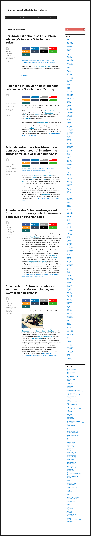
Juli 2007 (68, 320)
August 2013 (69, 217)
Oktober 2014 (69, 198)
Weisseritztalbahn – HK (72, 514)
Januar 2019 (69, 126)
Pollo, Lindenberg (70, 466)
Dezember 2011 (70, 246)
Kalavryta (48, 124)
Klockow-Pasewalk (71, 425)
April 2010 (69, 274)
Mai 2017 (68, 154)
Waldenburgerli (70, 511)
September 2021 (70, 81)
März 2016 (69, 174)
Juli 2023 (68, 50)
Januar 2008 (69, 312)
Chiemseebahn (70, 389)
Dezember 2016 (70, 161)
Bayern (68, 373)
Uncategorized (70, 505)
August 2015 (69, 184)
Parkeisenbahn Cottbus (71, 453)
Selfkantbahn (69, 491)
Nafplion (50, 329)
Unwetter (8, 61)
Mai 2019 (68, 121)
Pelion (55, 257)
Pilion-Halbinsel (49, 111)
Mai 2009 (69, 289)
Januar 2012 (69, 244)
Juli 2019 (68, 118)
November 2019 (70, 112)
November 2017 (70, 146)
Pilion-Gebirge (49, 175)
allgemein (69, 370)
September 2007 (70, 317)
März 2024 (69, 39)
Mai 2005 (68, 357)
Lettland (68, 428)
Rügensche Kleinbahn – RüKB (73, 476)
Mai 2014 (68, 205)
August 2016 (69, 167)
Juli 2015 (68, 185)
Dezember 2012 (70, 229)
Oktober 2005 (69, 350)
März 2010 (69, 275)
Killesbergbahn (70, 417)
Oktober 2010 (69, 265)
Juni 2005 (69, 355)
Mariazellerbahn (70, 434)
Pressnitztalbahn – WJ (71, 467)
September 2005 (70, 351)
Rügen (68, 474)
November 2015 (70, 180)
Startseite (7, 17)
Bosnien (68, 382)
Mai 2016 (68, 171)
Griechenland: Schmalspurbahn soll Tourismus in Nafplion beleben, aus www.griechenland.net (30, 289)
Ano (26, 114)
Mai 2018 (68, 137)
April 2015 (69, 189)
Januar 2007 (69, 328)
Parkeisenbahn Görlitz (71, 455)
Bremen (68, 385)
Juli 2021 (68, 84)
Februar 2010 (69, 277)
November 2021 (70, 78)
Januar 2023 (69, 59)
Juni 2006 (69, 338)
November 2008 (70, 298)
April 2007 (69, 324)
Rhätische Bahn (70, 469)
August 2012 (69, 234)
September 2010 (70, 267)
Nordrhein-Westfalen (71, 446)
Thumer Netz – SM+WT (72, 498)
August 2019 (69, 116)
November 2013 (70, 213)
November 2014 (70, 196)
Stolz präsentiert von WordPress (32, 530)
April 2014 (69, 206)
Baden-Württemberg (71, 372)
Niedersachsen (70, 445)
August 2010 (69, 268)
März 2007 (69, 326)
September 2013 (70, 216)
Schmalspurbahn (41, 66)
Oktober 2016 (69, 164)
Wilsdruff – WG (70, 517)
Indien (68, 410)
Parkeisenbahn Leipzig (71, 456)
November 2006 (70, 331)
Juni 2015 (68, 187)
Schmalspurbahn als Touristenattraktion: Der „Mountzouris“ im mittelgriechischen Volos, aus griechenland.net (32, 150)
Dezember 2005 (70, 347)
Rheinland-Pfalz (70, 470)
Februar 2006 (69, 344)
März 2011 (69, 258)
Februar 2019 (69, 125)
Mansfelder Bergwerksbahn (72, 432)
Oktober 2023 (69, 46)
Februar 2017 (69, 158)
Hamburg (69, 400)
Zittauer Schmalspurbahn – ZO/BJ (74, 519)
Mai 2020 (68, 104)
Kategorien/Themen (37, 17)
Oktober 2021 (69, 80)
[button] (26, 48)
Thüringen (69, 500)
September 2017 (70, 149)
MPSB (68, 439)
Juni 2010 (68, 271)
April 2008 (69, 307)
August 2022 (69, 66)
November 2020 (70, 95)
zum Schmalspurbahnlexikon (24, 17)
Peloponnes (25, 124)
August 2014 (69, 201)
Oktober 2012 (69, 232)
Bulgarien (69, 387)
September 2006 (70, 334)
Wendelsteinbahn (70, 515)
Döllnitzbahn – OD (71, 393)
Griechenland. (43, 261)
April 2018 (69, 139)
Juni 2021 (68, 85)
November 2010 (70, 264)
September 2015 (70, 182)
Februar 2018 (69, 142)
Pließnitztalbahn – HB (71, 462)
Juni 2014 (68, 203)
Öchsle (68, 449)
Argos (43, 331)
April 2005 (69, 358)
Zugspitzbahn (69, 521)
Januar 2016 (69, 177)
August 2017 (69, 150)
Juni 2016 (69, 170)
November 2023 (70, 45)
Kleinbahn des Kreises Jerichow (73, 421)
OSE (14, 57)
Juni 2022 (69, 69)
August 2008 (69, 302)
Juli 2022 (68, 67)
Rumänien (69, 477)
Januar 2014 (69, 210)
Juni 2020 (69, 102)
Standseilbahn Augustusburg (73, 497)
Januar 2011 (69, 261)
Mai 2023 (68, 53)
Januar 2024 (69, 42)
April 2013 (69, 223)
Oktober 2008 (69, 299)
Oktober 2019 (69, 113)
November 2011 (70, 247)
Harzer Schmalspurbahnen (72, 404)
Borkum (68, 380)
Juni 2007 (69, 321)
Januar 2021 (69, 92)
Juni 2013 (68, 220)
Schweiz (68, 490)
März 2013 (69, 225)
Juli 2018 (68, 135)
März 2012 (69, 241)
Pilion (50, 66)
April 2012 (69, 240)
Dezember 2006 (70, 330)
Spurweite (28, 118)
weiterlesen (25, 75)
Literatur (68, 429)
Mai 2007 (68, 323)
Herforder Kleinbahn (71, 406)
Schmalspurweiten (43, 122)
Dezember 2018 (70, 128)
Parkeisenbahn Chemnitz (72, 452)
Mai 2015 (68, 188)
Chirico (9, 168)
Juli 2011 (68, 253)
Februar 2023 (69, 57)
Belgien (68, 375)
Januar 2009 (69, 295)
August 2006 (69, 336)
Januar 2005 (69, 359)
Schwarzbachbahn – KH (72, 487)
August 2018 (69, 133)
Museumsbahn (49, 112)
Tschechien (69, 503)
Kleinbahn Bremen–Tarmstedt (73, 420)
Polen (68, 465)
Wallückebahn (70, 512)
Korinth (7, 308)
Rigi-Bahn (69, 472)
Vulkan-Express (70, 508)
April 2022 (69, 71)
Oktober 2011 (69, 248)
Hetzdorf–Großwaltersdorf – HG (74, 408)
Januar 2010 (69, 278)
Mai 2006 (69, 340)
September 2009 (70, 284)
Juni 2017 (68, 153)
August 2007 (69, 319)
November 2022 (70, 61)
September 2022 (70, 64)
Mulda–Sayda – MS (71, 441)
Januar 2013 (69, 227)
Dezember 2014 (70, 195)
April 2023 (69, 54)
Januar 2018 (69, 143)
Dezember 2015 (70, 178)
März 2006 (69, 343)
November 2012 (70, 230)
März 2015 (69, 191)
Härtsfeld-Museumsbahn (72, 401)
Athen (37, 331)
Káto (32, 236)
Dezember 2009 (70, 279)
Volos (30, 131)
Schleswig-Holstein (71, 484)
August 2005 (69, 352)
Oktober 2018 (69, 130)
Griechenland (9, 55)
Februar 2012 (69, 243)
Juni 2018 (68, 136)
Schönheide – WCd (71, 486)
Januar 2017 (69, 160)
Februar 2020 (69, 108)
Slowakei (68, 494)
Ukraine (68, 504)
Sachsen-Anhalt (70, 481)
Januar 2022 (69, 76)
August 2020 (69, 99)
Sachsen (68, 480)
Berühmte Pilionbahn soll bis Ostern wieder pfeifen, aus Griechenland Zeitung (31, 39)
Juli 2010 (68, 269)
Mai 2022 (68, 70)
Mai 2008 (68, 306)
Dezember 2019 (70, 111)
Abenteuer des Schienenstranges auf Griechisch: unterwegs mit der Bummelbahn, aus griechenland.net (33, 213)
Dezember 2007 (70, 313)
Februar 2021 (69, 91)
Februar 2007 (69, 327)
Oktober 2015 (69, 181)
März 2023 (69, 56)
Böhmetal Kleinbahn (71, 379)
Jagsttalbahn (69, 414)
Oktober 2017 (69, 147)
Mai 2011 (68, 255)
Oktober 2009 (69, 282)
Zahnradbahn (38, 124)
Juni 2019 (69, 119)
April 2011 (69, 257)
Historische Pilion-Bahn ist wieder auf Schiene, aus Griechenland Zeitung (32, 87)
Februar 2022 (69, 74)
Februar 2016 (69, 175)
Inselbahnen (69, 411)
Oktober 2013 (69, 215)
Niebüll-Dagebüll (70, 444)
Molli (68, 438)
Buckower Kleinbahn (71, 386)
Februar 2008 (69, 310)
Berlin (68, 377)
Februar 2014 (69, 209)
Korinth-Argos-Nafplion (45, 336)
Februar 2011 (69, 260)
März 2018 (69, 140)
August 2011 (69, 251)
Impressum (13, 17)
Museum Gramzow (71, 442)
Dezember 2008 (70, 296)
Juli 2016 (68, 168)
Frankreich (69, 397)
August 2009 (69, 285)
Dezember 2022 (70, 60)
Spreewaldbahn (70, 496)
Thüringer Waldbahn (71, 501)
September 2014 (70, 199)
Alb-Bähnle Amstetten (71, 369)
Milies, (44, 179)
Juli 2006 (68, 337)
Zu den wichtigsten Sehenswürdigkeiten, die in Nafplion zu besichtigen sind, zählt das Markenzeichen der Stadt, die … (39, 355)
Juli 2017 (68, 151)
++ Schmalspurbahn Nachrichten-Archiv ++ (26, 10)
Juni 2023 (69, 52)
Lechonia (32, 127)
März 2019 (69, 123)
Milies (11, 57)
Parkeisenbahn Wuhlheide (72, 458)
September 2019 (70, 115)
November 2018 (70, 129)
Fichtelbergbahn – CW (71, 396)
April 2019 (69, 122)
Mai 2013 (68, 222)
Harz (68, 403)
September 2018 (70, 132)
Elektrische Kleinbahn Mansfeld (73, 394)
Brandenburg (69, 383)
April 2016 (69, 173)
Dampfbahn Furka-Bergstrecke (73, 390)
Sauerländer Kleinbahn (71, 483)
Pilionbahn (10, 58)
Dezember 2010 (70, 262)
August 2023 (69, 49)
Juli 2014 (68, 202)
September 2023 (70, 47)
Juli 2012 (68, 236)
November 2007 (70, 314)
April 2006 (69, 341)
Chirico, (24, 181)
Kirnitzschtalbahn (70, 418)
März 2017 (69, 157)
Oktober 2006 (69, 333)
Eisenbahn (51, 331)
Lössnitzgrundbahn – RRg (72, 431)
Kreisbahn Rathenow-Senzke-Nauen (74, 427)
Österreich (69, 451)
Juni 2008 (69, 305)
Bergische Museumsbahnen (72, 376)
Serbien (68, 493)
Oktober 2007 (69, 316)
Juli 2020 (68, 101)
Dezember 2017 (70, 144)
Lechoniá (8, 57)
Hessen (68, 407)
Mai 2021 (68, 87)
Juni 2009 (69, 288)
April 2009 (69, 291)
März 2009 (69, 292)
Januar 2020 (69, 109)
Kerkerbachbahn (70, 415)
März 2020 (69, 106)
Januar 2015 (69, 194)
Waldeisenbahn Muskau (72, 510)
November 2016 (70, 163)
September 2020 (70, 98)
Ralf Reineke (8, 51)
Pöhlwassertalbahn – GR (72, 463)
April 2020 (69, 105)
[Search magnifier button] (84, 29)
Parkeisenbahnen (70, 459)
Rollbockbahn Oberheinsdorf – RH (74, 473)
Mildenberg (69, 436)
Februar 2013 (69, 226)
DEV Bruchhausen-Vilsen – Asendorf (75, 392)
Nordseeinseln (70, 448)
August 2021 (69, 83)
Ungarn (68, 507)
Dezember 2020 (70, 94)
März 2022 (69, 73)
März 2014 (69, 208)
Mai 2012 (68, 239)
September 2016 (70, 165)
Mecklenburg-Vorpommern (73, 435)
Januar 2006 (69, 345)
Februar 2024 (69, 40)
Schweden (69, 488)
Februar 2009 (69, 293)
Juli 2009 (68, 286)
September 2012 (70, 233)
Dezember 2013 (70, 212)
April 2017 (69, 156)
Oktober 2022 (69, 63)
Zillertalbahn (69, 518)
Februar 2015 (69, 192)
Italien (68, 413)
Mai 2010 (68, 272)
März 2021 (69, 90)
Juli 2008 (68, 303)
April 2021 (69, 88)
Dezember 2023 (70, 43)
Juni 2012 (68, 237)
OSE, (26, 70)
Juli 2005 (68, 354)
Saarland (68, 479)
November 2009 (70, 281)
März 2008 (69, 309)
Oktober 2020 (69, 97)
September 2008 (70, 300)
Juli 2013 (68, 219)
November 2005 (70, 348)
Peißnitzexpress (70, 460)
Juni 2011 (68, 254)
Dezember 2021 (70, 77)
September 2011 (70, 250)
